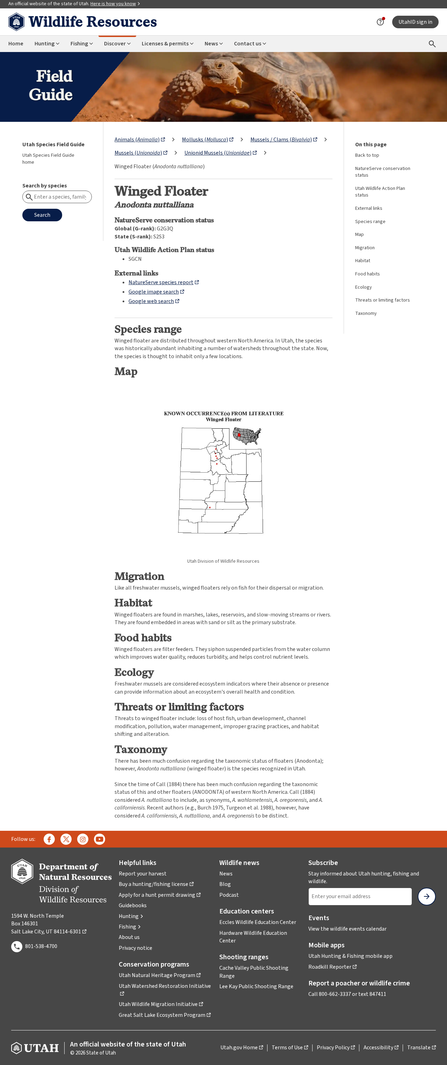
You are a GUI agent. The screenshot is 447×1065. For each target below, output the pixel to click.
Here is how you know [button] (113, 3)
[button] (131, 916)
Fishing (79, 43)
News (211, 43)
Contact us (247, 43)
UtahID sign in (415, 22)
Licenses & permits (165, 43)
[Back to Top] (433, 1051)
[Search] (432, 43)
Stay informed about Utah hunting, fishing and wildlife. (363, 877)
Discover (115, 43)
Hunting (44, 43)
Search (42, 215)
